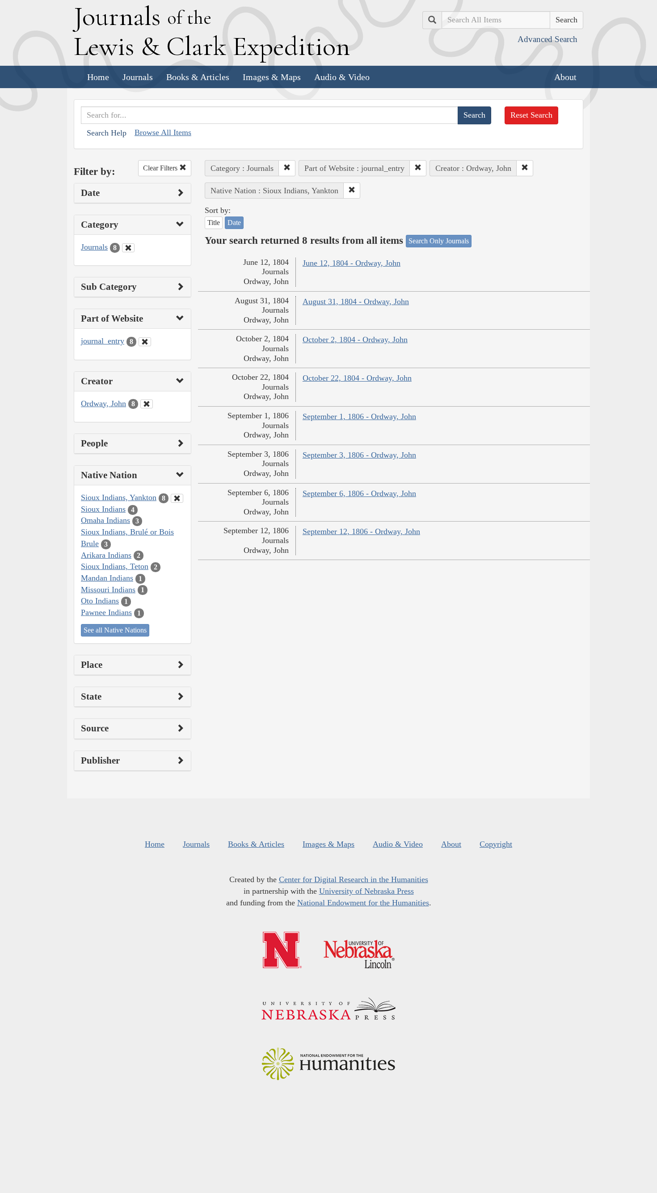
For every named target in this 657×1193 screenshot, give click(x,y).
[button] (286, 168)
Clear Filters (161, 168)
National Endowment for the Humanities (363, 902)
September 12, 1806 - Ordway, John (361, 531)
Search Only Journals (439, 241)
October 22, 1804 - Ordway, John (357, 378)
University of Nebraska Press (366, 891)
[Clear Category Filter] (128, 247)
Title (213, 222)
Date (234, 222)
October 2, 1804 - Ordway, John (355, 339)
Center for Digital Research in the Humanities (353, 879)
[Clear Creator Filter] (146, 403)
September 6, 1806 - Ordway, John (359, 493)
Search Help (106, 132)
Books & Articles (197, 77)
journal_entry (102, 340)
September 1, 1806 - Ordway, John (359, 416)
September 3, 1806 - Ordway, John (359, 454)
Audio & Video (342, 77)
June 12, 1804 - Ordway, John (351, 263)
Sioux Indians (103, 509)
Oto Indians (100, 600)
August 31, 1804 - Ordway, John (356, 301)
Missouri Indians (108, 589)
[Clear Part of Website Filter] (145, 341)
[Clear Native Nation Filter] (177, 498)
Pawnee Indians (106, 612)
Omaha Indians (105, 520)
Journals (137, 77)
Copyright (496, 844)
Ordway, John (103, 403)
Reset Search (531, 114)
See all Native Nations (115, 630)
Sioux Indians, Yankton (118, 497)
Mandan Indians (107, 577)
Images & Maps (272, 77)
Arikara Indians (106, 555)
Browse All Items (163, 132)
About (565, 77)
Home (98, 77)
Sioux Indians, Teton (114, 566)
